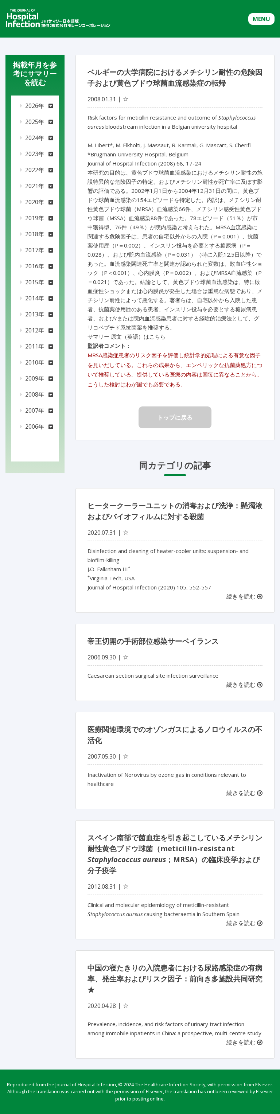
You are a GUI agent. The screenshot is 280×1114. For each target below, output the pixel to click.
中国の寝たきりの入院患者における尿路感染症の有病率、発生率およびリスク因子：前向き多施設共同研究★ (175, 978)
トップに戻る (175, 417)
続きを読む (241, 596)
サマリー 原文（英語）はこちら (127, 336)
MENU (261, 19)
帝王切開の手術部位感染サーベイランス (153, 641)
